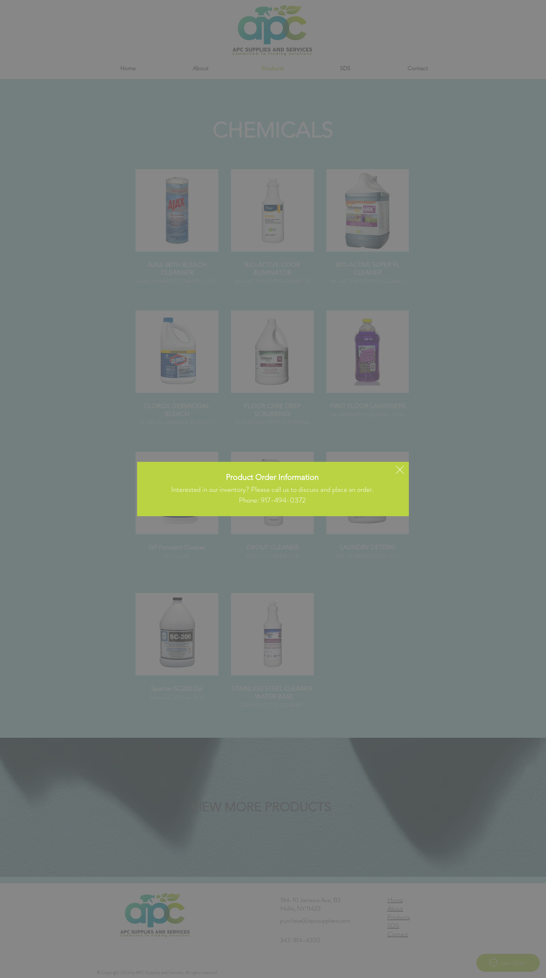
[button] (400, 469)
